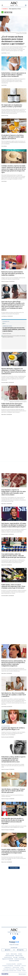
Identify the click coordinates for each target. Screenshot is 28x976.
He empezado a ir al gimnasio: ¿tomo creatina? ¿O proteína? (11, 106)
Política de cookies (19, 955)
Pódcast (23, 970)
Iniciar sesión (26, 5)
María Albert (3, 414)
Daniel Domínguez (5, 281)
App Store (8, 949)
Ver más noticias (14, 867)
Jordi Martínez (4, 316)
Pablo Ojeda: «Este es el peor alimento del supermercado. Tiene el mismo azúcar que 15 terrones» (13, 586)
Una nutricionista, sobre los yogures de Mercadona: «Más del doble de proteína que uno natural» (13, 555)
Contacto (20, 953)
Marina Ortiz (3, 564)
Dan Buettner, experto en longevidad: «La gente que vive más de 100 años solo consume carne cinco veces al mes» (13, 492)
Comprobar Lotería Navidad (7, 965)
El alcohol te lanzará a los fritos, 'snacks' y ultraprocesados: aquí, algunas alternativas (12, 136)
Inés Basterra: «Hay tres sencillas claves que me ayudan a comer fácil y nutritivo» (13, 694)
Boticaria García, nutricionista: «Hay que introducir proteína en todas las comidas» (12, 273)
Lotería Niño (19, 964)
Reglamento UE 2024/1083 (7, 958)
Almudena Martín (4, 382)
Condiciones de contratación (20, 958)
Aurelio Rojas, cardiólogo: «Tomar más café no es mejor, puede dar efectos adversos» (13, 790)
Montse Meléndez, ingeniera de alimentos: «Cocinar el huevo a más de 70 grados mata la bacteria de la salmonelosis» (13, 371)
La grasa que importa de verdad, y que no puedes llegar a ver (13, 728)
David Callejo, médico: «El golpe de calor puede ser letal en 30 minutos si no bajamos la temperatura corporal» (13, 852)
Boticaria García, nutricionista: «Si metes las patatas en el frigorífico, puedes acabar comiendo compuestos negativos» (13, 663)
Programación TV (8, 967)
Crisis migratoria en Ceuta (15, 8)
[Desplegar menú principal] (2, 5)
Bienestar (8, 12)
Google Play (21, 949)
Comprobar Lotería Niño (11, 964)
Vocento (7, 953)
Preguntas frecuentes (20, 968)
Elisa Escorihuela (4, 737)
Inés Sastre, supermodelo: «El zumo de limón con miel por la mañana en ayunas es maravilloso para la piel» (13, 525)
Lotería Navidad (17, 965)
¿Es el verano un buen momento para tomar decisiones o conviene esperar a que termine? (12, 40)
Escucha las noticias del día (9, 968)
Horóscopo (24, 965)
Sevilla (16, 5)
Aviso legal (15, 957)
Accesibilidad (21, 957)
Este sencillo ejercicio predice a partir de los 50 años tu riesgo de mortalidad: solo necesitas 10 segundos (12, 821)
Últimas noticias (16, 967)
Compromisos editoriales (14, 960)
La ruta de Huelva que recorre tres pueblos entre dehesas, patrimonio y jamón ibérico (14, 329)
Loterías (21, 967)
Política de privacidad (9, 955)
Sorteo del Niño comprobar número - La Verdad (12, 970)
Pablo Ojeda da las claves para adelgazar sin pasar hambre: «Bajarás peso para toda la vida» (12, 405)
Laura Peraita (4, 52)
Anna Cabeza (4, 146)
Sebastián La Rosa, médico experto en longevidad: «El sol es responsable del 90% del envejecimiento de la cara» (13, 759)
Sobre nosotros (14, 953)
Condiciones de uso (8, 957)
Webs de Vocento (22, 974)
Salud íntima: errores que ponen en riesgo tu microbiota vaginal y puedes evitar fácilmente (13, 74)
